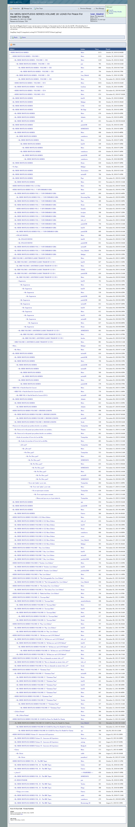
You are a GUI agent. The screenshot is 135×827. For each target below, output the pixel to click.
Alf (82, 121)
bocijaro (83, 212)
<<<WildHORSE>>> (87, 772)
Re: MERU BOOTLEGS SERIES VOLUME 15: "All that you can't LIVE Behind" (39, 639)
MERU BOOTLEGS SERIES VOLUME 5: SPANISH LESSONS (32, 410)
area (22, 814)
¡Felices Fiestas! (19, 711)
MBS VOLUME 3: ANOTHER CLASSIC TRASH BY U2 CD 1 (32, 258)
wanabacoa (84, 136)
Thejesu (83, 429)
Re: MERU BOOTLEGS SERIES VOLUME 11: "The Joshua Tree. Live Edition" (39, 589)
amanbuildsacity (86, 601)
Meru (82, 52)
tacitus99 (83, 174)
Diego (83, 788)
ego (82, 502)
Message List (28, 8)
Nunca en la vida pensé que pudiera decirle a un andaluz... (31, 426)
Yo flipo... (16, 167)
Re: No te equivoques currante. (44, 494)
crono (82, 536)
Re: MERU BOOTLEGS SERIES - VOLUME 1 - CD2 (31, 60)
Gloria (17, 749)
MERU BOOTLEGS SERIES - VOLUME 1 (26, 56)
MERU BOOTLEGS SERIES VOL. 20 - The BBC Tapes (30, 761)
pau (82, 64)
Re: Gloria (20, 753)
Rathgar (83, 102)
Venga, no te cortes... (23, 791)
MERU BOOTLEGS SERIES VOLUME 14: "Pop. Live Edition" (32, 624)
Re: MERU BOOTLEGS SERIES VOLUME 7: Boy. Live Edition (34, 551)
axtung (83, 742)
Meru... (15, 346)
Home (83, 163)
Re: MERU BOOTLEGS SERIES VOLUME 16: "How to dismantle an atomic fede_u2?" (41, 662)
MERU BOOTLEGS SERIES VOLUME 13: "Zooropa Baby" (31, 597)
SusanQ (83, 208)
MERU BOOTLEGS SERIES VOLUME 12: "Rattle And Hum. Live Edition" (36, 593)
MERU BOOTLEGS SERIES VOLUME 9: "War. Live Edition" (32, 574)
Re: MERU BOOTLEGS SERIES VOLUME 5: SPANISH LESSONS (35, 414)
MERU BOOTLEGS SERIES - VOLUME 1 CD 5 (30, 94)
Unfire (83, 765)
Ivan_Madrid (96, 14)
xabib (82, 753)
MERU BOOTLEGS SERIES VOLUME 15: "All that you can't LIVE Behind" (36, 635)
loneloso (83, 86)
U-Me (82, 106)
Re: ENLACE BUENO (25, 239)
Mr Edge (83, 109)
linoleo (83, 338)
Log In (111, 10)
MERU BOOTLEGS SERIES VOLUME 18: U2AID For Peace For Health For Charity (39, 719)
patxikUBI (84, 125)
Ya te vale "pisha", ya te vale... (38, 483)
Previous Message (85, 8)
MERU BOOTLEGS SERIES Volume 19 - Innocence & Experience (33, 734)
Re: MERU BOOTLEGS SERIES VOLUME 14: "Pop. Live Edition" (35, 627)
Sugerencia (22, 281)
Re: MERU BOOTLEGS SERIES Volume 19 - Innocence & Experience (36, 738)
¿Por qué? (24, 445)
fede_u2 (83, 220)
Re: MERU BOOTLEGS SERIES (23, 98)
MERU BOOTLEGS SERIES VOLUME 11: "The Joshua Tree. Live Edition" (36, 586)
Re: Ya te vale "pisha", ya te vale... (41, 487)
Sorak (82, 422)
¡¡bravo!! (18, 772)
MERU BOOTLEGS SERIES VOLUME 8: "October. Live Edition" (33, 563)
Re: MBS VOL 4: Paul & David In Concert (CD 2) (32, 395)
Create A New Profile (115, 11)
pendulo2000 (85, 559)
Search (111, 13)
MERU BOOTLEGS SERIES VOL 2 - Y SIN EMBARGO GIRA (32, 189)
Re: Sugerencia (25, 285)
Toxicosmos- (85, 170)
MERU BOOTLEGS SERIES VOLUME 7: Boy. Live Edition (31, 547)
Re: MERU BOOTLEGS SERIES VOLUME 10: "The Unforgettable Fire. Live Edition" (41, 582)
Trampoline (84, 426)
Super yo (83, 738)
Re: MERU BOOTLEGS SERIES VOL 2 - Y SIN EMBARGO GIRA (35, 193)
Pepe (82, 178)
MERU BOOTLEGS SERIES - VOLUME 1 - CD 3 (30, 83)
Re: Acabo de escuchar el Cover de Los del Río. (33, 441)
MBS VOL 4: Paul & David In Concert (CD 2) (29, 391)
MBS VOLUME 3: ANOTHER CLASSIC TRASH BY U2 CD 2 (34, 342)
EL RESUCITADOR (21, 780)
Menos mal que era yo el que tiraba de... (49, 498)
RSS (14, 44)
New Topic (39, 8)
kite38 (83, 98)
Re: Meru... (18, 349)
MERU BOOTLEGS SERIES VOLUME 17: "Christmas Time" (31, 669)
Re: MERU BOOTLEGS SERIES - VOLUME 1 (29, 86)
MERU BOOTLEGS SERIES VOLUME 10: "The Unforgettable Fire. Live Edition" (38, 578)
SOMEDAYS (85, 128)
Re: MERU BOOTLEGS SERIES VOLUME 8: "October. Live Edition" (36, 567)
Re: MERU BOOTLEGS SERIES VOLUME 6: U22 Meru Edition (35, 521)
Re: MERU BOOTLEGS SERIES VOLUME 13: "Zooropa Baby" (34, 601)
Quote (24, 37)
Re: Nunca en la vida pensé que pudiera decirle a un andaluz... (34, 429)
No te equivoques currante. (41, 490)
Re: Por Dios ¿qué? (32, 456)
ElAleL (83, 216)
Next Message (100, 8)
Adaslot (83, 117)
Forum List (16, 8)
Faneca (83, 513)
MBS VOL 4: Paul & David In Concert (25, 387)
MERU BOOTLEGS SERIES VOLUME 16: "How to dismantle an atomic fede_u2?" (38, 658)
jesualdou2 (84, 757)
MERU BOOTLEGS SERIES (19, 52)
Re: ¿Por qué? (27, 448)
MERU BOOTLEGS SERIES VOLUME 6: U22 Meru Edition (31, 517)
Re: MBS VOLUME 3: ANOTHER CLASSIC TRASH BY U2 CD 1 (35, 262)
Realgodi (83, 746)
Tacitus (83, 700)
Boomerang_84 (85, 803)
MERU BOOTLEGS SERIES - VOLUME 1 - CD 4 (30, 90)
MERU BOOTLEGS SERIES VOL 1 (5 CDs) (26, 186)
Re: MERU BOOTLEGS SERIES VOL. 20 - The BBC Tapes (33, 765)
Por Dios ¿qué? (29, 452)
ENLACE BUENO (22, 235)
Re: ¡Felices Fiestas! (23, 715)
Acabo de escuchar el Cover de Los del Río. (30, 437)
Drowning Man (85, 197)
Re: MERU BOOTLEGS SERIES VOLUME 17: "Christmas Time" (35, 673)
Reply (16, 37)
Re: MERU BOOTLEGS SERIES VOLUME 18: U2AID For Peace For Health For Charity (44, 727)
